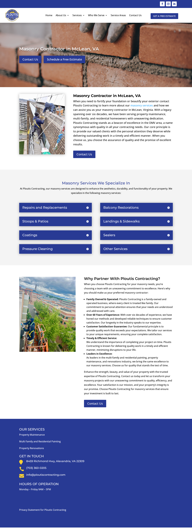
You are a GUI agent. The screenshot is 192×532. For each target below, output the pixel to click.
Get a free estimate (164, 16)
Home (48, 15)
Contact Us (135, 15)
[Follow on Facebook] (162, 3)
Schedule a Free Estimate (64, 59)
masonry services (141, 105)
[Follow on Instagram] (168, 3)
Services (77, 15)
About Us (61, 15)
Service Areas (118, 15)
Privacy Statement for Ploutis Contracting (42, 509)
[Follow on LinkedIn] (174, 3)
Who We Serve (96, 15)
